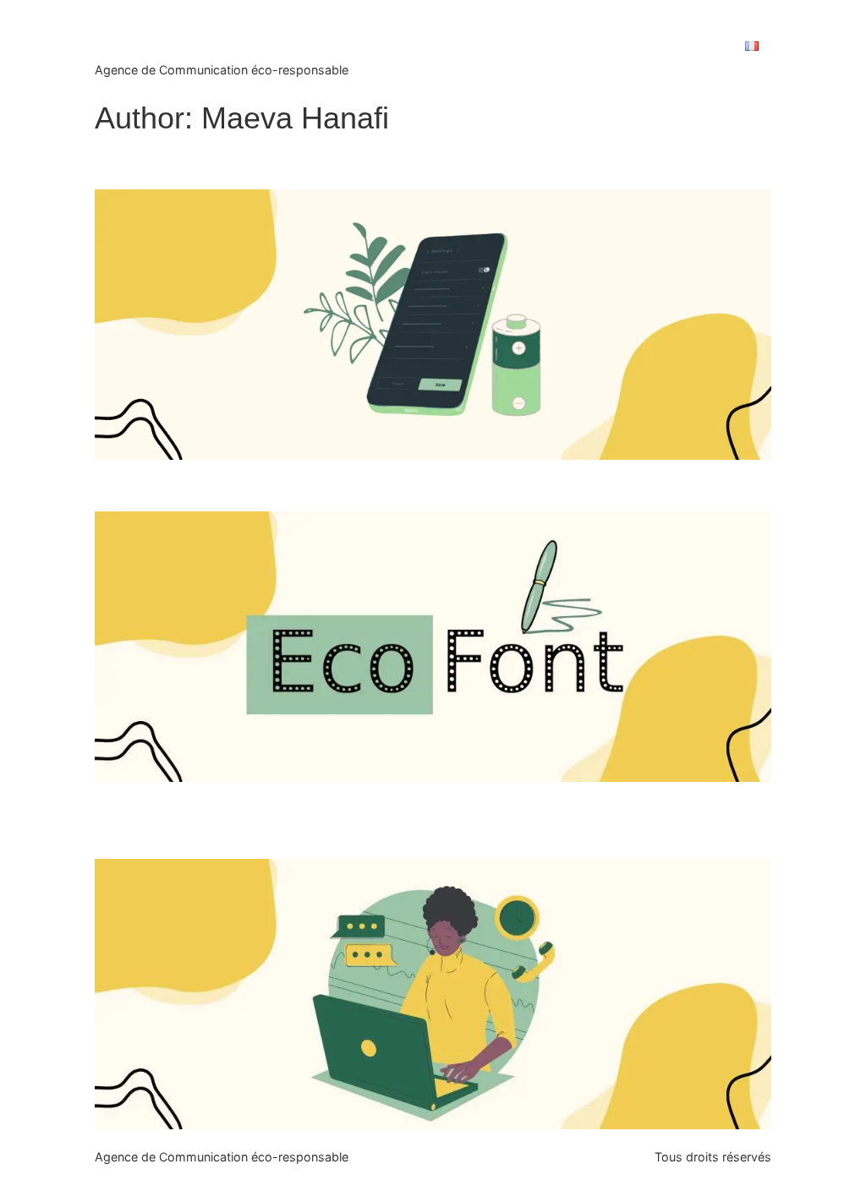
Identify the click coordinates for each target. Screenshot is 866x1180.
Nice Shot (174, 33)
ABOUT (556, 46)
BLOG (619, 46)
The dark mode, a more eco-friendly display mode (333, 162)
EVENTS (402, 46)
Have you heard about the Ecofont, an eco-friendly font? (361, 484)
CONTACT (690, 46)
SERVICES (481, 46)
